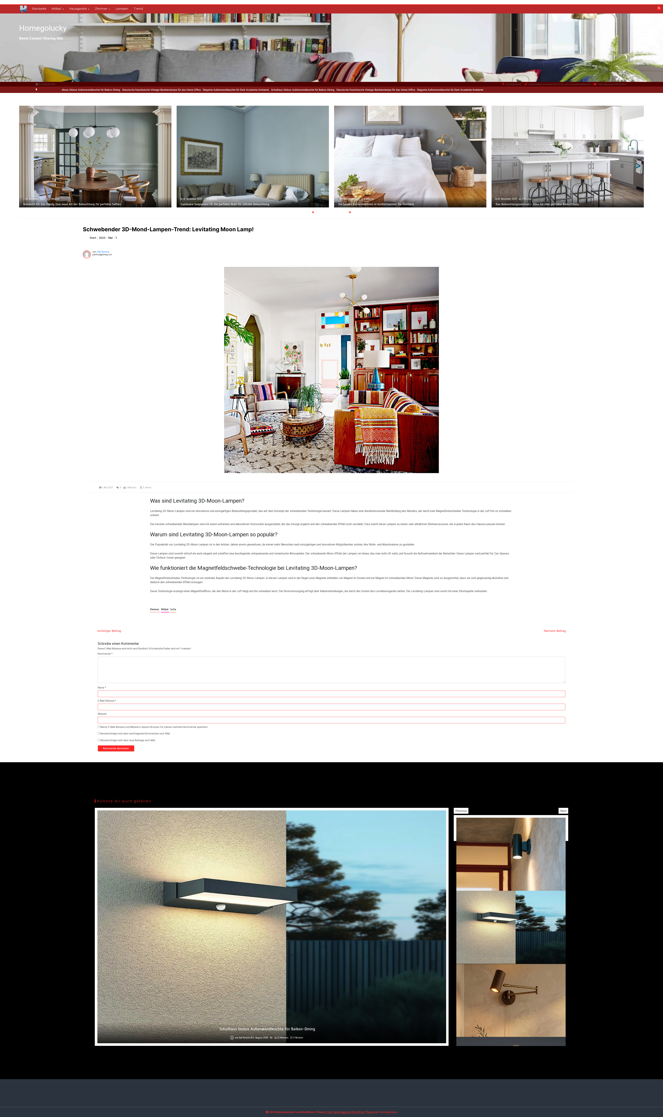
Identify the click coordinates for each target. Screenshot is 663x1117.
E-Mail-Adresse (107, 700)
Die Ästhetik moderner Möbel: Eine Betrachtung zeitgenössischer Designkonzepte (233, 204)
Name (102, 687)
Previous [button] (461, 810)
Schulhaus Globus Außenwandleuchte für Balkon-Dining (108, 89)
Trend (138, 8)
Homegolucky (43, 28)
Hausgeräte (78, 8)
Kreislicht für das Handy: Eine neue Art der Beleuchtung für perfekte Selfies (544, 204)
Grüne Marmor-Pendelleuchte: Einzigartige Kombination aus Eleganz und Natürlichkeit (393, 204)
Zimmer (101, 8)
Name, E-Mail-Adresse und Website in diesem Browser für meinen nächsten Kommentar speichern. (154, 727)
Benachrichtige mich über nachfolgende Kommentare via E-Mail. (135, 733)
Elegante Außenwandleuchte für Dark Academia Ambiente (256, 89)
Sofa (173, 609)
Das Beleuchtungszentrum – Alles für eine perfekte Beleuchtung (64, 204)
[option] (181, 90)
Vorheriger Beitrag (109, 631)
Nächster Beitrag (555, 631)
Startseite (39, 8)
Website (102, 713)
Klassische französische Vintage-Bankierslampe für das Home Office (181, 89)
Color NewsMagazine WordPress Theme (349, 1112)
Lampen (122, 8)
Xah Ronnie (103, 251)
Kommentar (105, 653)
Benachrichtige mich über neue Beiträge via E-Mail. (128, 740)
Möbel (56, 8)
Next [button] (563, 810)
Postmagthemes (387, 1112)
